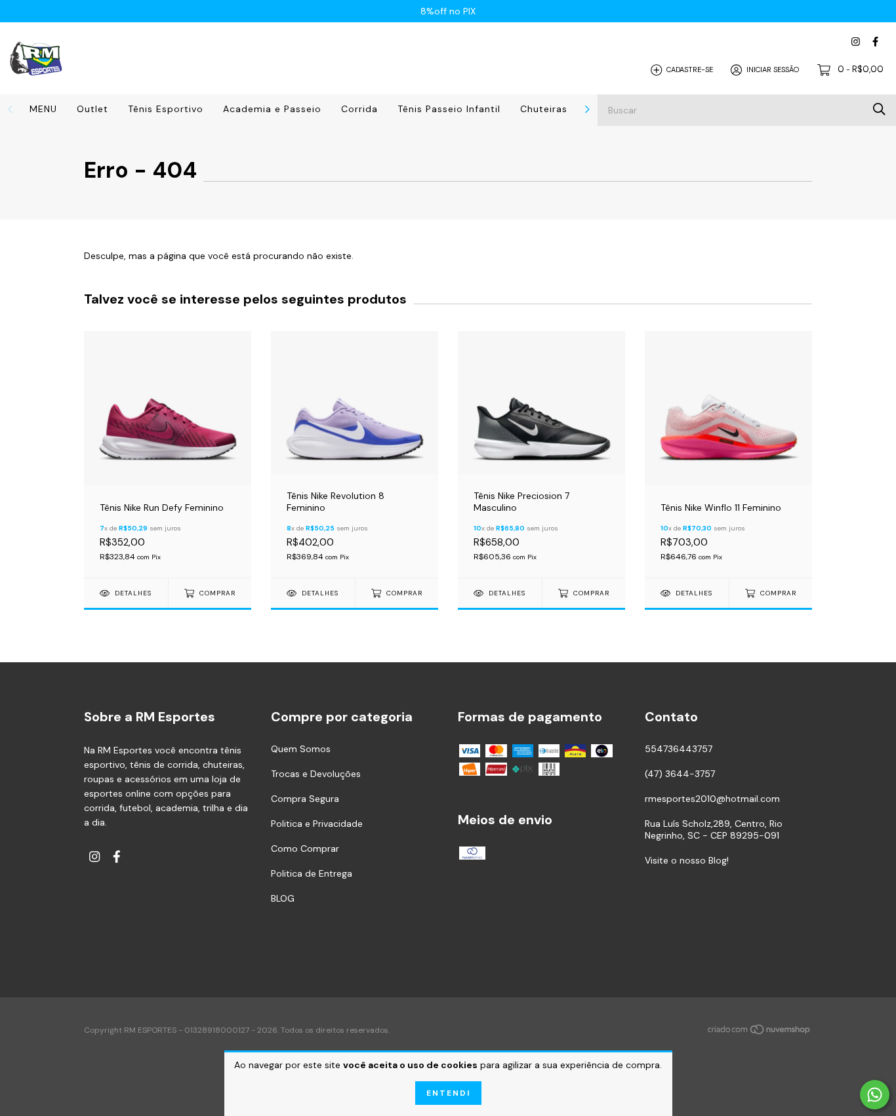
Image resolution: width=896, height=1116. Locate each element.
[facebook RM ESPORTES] (875, 41)
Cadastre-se (689, 69)
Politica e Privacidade (317, 823)
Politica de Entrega (311, 873)
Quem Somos (301, 749)
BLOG (283, 898)
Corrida (359, 109)
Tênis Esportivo (165, 109)
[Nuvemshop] (759, 1031)
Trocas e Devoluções (316, 774)
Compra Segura (305, 799)
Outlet (92, 109)
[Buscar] (879, 109)
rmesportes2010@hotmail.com (712, 799)
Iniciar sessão (772, 69)
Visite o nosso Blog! (687, 860)
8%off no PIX (448, 11)
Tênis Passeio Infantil (448, 109)
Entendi (448, 1093)
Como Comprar (305, 848)
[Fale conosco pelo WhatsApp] (874, 1094)
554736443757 (678, 749)
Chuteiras (543, 109)
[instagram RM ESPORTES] (855, 41)
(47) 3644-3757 (680, 774)
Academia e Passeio (272, 109)
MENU (43, 109)
